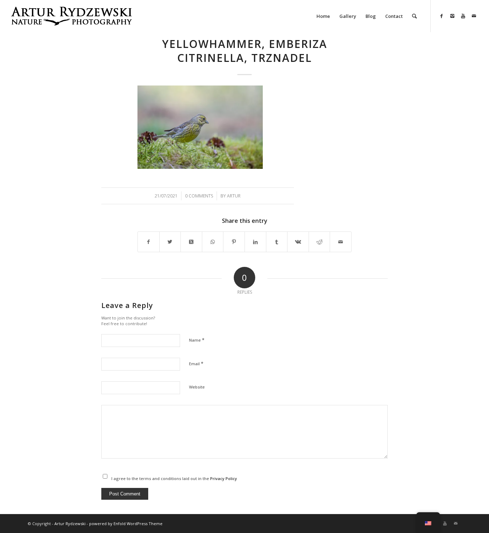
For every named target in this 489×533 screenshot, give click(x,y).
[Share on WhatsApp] (212, 242)
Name (196, 340)
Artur (234, 196)
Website (197, 387)
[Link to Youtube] (463, 15)
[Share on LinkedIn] (255, 242)
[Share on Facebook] (148, 242)
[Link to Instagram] (452, 15)
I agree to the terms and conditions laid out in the (174, 478)
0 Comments (199, 196)
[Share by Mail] (340, 242)
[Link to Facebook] (441, 15)
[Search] (414, 16)
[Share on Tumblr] (276, 242)
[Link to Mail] (474, 15)
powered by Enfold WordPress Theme (126, 523)
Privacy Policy (223, 478)
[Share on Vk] (298, 242)
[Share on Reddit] (319, 242)
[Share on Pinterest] (234, 242)
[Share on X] (170, 242)
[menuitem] (323, 16)
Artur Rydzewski (70, 523)
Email (196, 363)
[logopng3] (71, 21)
